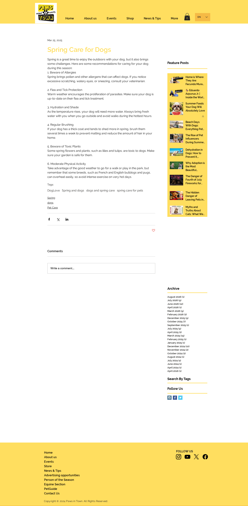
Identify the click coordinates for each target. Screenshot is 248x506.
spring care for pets (130, 190)
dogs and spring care (100, 190)
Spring (51, 197)
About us (50, 457)
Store (48, 466)
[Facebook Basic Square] (175, 398)
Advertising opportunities (59, 475)
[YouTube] (187, 456)
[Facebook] (205, 456)
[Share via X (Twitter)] (58, 219)
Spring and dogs (73, 190)
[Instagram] (178, 456)
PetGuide (50, 489)
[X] (196, 456)
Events (49, 461)
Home (48, 452)
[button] (187, 16)
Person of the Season (59, 480)
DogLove (53, 190)
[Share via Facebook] (49, 219)
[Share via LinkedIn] (67, 219)
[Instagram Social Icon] (169, 398)
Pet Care (52, 207)
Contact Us (52, 493)
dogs (50, 202)
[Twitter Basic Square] (180, 398)
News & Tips (52, 470)
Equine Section (54, 484)
